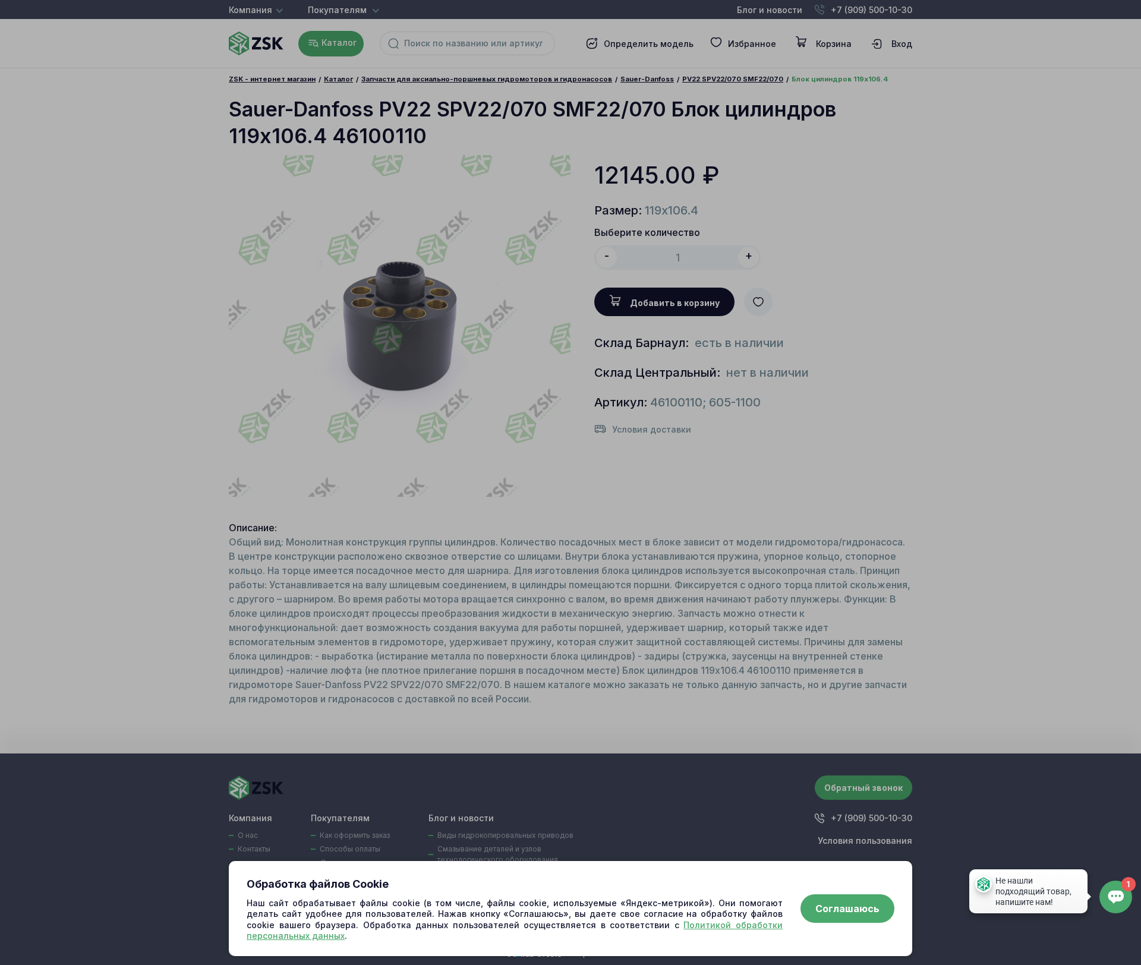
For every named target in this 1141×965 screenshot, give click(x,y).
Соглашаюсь (847, 908)
